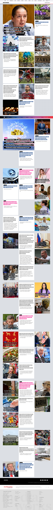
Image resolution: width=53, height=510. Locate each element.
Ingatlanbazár (40, 0)
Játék (43, 0)
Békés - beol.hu (5, 494)
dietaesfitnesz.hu (29, 500)
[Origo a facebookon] (40, 480)
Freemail (22, 0)
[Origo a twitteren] (42, 480)
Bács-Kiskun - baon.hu (6, 492)
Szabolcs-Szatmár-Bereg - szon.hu (7, 506)
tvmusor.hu (28, 503)
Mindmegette (11, 0)
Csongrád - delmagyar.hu (6, 496)
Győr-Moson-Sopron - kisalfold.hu (7, 499)
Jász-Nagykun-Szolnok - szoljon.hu (8, 502)
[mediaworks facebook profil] (46, 487)
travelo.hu (28, 499)
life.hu (40, 493)
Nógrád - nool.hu (5, 504)
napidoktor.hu (29, 497)
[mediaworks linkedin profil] (48, 487)
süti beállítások (41, 482)
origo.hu (16, 500)
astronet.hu (28, 492)
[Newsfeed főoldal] (6, 480)
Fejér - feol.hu (5, 498)
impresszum (44, 482)
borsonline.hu (29, 507)
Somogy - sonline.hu (6, 505)
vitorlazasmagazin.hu (30, 501)
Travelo (26, 0)
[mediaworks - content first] (8, 487)
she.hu (40, 494)
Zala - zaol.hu (17, 493)
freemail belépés (47, 2)
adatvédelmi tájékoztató (30, 482)
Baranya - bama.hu (5, 493)
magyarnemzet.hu (17, 497)
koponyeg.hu (41, 499)
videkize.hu (28, 502)
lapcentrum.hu (41, 501)
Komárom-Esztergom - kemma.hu (7, 503)
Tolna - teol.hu (5, 507)
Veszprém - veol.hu (17, 492)
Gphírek (29, 0)
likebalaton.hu (29, 496)
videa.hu (40, 500)
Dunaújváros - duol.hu (6, 497)
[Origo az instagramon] (44, 480)
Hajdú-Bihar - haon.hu (6, 500)
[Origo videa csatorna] (45, 480)
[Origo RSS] (47, 480)
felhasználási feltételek (36, 482)
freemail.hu (40, 498)
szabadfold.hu (17, 498)
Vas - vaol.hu (17, 491)
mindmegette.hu (29, 498)
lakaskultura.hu (29, 494)
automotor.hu (29, 493)
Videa (15, 0)
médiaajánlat (47, 482)
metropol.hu (40, 492)
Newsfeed (18, 0)
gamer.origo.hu (29, 495)
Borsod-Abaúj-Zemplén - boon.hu (7, 495)
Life (7, 0)
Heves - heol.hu (5, 501)
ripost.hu (40, 491)
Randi (35, 0)
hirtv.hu (16, 499)
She (32, 0)
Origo (5, 0)
